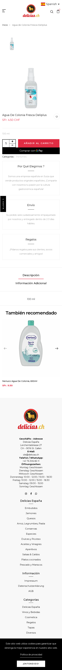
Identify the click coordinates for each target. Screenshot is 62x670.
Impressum (31, 580)
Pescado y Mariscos (31, 564)
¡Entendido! (31, 664)
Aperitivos (31, 549)
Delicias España (31, 606)
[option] (12, 42)
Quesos (31, 518)
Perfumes (21, 156)
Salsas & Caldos (31, 554)
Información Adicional (30, 283)
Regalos (31, 622)
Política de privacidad (31, 654)
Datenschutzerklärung (31, 585)
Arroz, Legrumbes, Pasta (31, 523)
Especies (31, 533)
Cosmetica (31, 617)
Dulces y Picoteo (31, 539)
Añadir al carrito (39, 143)
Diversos (31, 632)
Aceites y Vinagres (31, 544)
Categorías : (8, 156)
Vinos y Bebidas (31, 612)
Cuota (3, 205)
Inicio (5, 25)
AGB (31, 591)
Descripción (31, 275)
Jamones (31, 513)
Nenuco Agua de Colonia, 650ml (19, 381)
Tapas (31, 627)
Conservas (31, 528)
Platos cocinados (31, 559)
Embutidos (31, 508)
